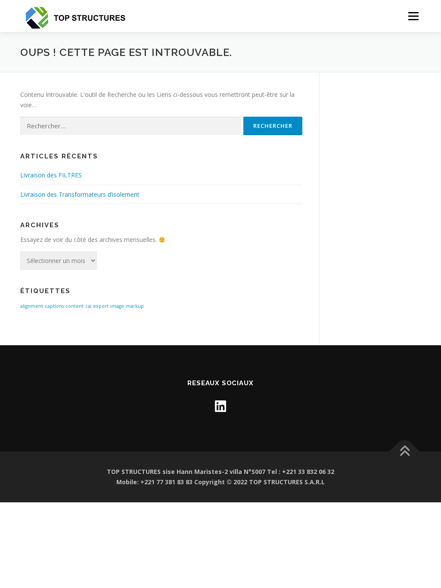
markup (135, 306)
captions (54, 306)
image (117, 306)
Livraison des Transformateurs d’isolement (80, 194)
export (101, 306)
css (88, 306)
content (74, 306)
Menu (413, 16)
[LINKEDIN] (220, 406)
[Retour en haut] (404, 451)
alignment (31, 306)
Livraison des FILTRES (51, 175)
